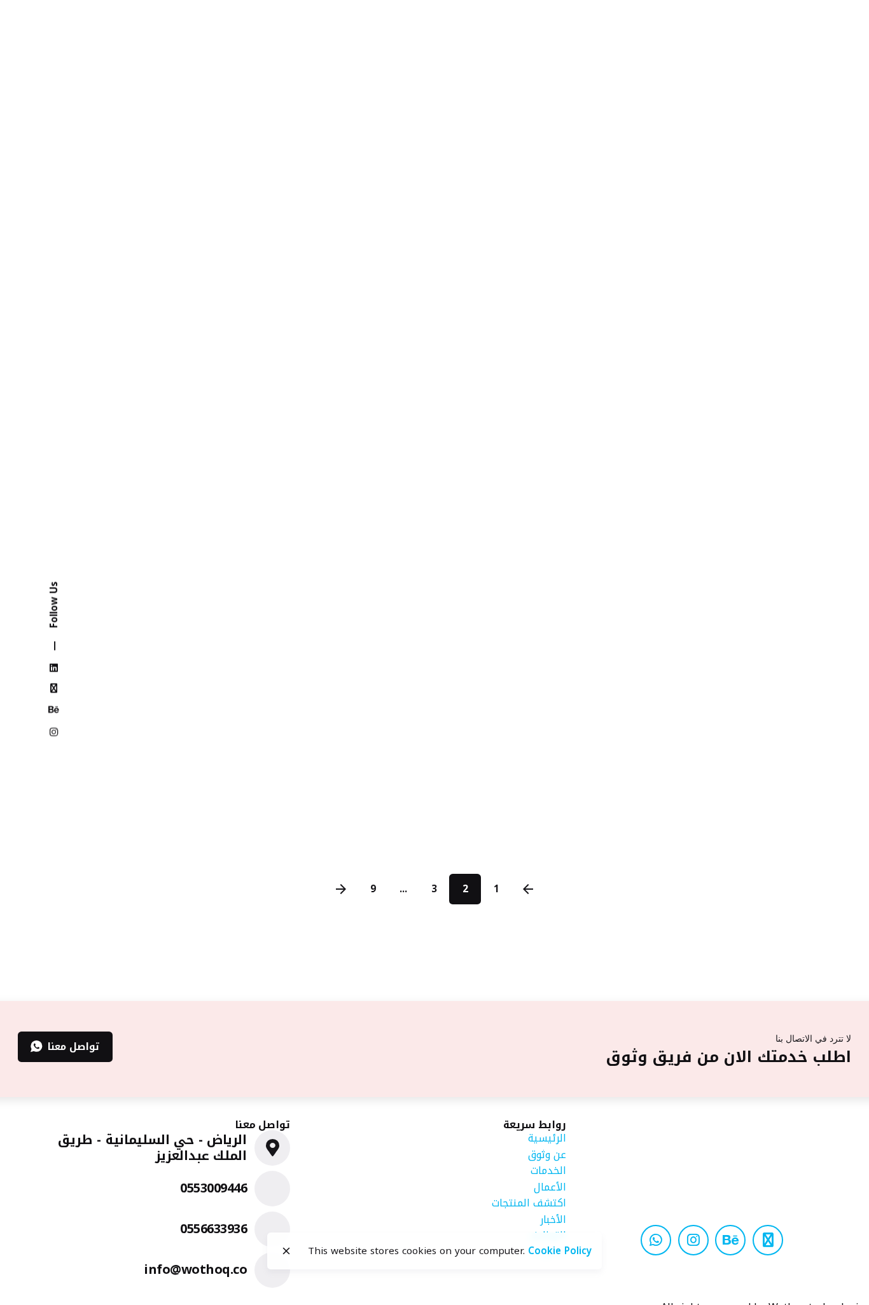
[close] (286, 1251)
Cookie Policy (560, 1251)
